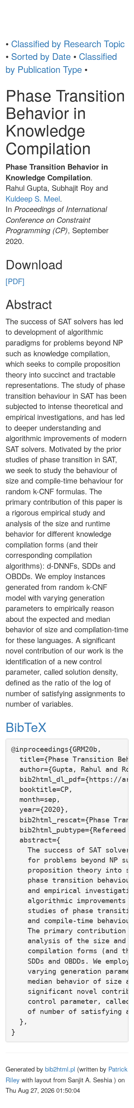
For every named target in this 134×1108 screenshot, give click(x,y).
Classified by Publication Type (61, 62)
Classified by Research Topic (68, 43)
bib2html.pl (60, 1068)
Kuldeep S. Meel (33, 198)
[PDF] (15, 281)
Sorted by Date (41, 55)
